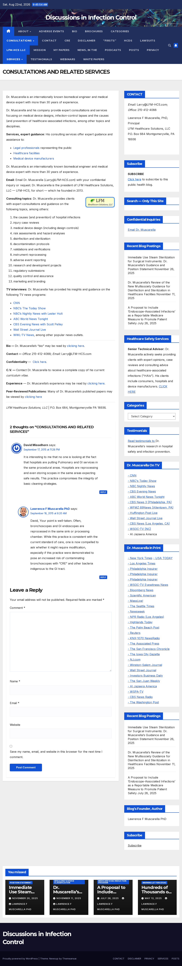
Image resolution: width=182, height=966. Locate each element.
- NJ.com (134, 659)
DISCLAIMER (86, 40)
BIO (74, 31)
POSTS (134, 50)
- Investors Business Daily (145, 675)
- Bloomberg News (140, 590)
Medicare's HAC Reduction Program (112, 882)
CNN (16, 303)
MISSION (40, 50)
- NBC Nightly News (141, 486)
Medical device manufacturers (33, 158)
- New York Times (140, 558)
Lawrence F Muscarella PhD (50, 509)
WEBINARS (67, 59)
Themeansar (69, 958)
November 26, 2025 (25, 898)
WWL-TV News (23, 335)
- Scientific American (142, 595)
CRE (67, 40)
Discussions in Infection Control (91, 17)
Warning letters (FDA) (154, 883)
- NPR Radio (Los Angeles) (146, 617)
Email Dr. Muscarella (142, 229)
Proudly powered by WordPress (21, 958)
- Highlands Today (140, 622)
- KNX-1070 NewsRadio (144, 638)
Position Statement (20, 883)
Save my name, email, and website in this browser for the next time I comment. (56, 754)
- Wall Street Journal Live (145, 518)
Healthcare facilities (26, 153)
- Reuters (134, 633)
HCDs (128, 40)
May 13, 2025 (153, 898)
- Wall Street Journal (142, 670)
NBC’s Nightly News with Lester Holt (38, 313)
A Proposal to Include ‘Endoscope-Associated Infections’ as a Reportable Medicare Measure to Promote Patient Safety (151, 315)
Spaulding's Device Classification (64, 882)
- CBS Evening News (142, 491)
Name (15, 681)
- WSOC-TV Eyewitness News (148, 585)
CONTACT (49, 40)
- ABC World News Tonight (146, 497)
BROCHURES (94, 31)
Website (15, 725)
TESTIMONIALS (41, 59)
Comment (17, 608)
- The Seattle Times (141, 606)
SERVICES (14, 59)
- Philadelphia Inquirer (143, 569)
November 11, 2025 (69, 898)
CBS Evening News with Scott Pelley (38, 324)
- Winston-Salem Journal (145, 665)
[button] (169, 45)
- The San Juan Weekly (144, 681)
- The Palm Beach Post (143, 627)
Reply (103, 492)
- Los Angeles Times (141, 563)
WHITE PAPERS (94, 59)
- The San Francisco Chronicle (149, 649)
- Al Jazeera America (142, 686)
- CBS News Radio (140, 697)
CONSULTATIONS (20, 40)
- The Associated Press (143, 643)
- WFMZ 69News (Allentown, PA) (150, 507)
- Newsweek (136, 611)
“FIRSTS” (109, 40)
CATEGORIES (120, 31)
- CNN (132, 475)
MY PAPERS (61, 50)
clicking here (75, 346)
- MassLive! (135, 601)
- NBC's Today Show (142, 481)
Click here (39, 362)
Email (14, 703)
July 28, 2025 (110, 898)
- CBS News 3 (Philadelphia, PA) (150, 502)
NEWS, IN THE (87, 50)
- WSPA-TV (135, 691)
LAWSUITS (147, 40)
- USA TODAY (163, 558)
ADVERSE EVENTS (51, 31)
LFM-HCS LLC (16, 50)
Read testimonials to (142, 441)
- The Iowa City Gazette (144, 654)
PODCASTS (113, 50)
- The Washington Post (143, 702)
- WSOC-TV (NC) (139, 529)
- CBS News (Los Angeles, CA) (149, 523)
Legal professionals (26, 148)
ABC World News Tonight (30, 319)
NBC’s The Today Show (29, 308)
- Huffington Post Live (142, 513)
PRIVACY (153, 50)
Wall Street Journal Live (29, 329)
